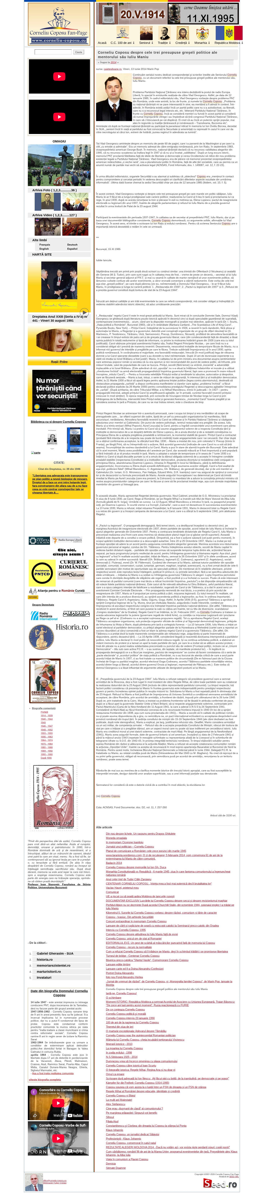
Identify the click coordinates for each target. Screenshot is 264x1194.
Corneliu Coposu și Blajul (120, 1095)
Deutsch (72, 244)
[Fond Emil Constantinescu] (75, 209)
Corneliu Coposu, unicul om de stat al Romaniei (133, 938)
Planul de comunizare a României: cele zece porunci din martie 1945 (146, 850)
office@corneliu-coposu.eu (54, 1180)
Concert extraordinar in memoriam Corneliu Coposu (136, 921)
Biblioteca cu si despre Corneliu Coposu (58, 421)
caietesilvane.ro (113, 69)
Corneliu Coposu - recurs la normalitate (129, 947)
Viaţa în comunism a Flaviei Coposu (127, 1159)
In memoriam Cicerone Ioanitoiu (124, 842)
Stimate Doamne (116, 1167)
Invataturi (44, 977)
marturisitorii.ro (49, 971)
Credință (181, 43)
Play (87, 315)
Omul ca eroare (115, 1074)
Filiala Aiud (112, 1121)
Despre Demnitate (43, 604)
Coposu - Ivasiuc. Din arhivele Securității (129, 916)
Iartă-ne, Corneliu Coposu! (121, 993)
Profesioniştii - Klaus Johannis (123, 1138)
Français (45, 244)
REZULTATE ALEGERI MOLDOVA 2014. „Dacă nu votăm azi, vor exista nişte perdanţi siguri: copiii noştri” (168, 1147)
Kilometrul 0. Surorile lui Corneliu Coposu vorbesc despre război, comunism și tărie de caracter (161, 912)
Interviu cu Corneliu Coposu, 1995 (126, 929)
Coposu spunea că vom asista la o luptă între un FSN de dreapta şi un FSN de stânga (156, 1087)
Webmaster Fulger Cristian (54, 1183)
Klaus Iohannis (114, 1129)
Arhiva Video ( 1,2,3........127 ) (54, 215)
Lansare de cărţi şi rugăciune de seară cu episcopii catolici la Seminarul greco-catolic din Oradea (162, 925)
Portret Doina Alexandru (120, 973)
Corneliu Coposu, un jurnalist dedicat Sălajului (132, 1134)
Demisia (111, 1163)
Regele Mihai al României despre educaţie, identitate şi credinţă (143, 1091)
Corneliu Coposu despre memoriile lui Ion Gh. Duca (136, 867)
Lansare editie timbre (118, 964)
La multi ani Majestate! (119, 1099)
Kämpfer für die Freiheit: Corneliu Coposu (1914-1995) (137, 1082)
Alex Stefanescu (115, 1104)
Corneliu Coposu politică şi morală (126, 1013)
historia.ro (45, 959)
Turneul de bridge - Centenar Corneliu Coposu (132, 955)
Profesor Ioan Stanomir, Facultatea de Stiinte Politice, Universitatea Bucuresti (59, 886)
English (44, 248)
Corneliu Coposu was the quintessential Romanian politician (141, 1035)
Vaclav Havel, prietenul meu (122, 887)
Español (72, 248)
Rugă (54, 361)
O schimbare (113, 997)
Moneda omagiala (116, 837)
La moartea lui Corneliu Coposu (124, 1048)
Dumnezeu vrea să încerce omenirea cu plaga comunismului (141, 1061)
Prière (64, 361)
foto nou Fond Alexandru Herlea (124, 977)
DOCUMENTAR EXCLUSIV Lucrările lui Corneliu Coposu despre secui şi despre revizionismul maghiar (166, 900)
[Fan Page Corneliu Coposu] (59, 44)
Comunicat (112, 892)
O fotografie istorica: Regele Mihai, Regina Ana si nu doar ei (140, 1069)
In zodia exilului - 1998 (119, 1052)
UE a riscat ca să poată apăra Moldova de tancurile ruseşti (140, 896)
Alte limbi (39, 240)
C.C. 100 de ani (121, 43)
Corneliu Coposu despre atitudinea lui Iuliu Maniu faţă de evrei (142, 934)
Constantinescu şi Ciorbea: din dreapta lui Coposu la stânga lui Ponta (146, 1125)
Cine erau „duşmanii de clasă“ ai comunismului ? (134, 1108)
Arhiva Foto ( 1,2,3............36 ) (54, 190)
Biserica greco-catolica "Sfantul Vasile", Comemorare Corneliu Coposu (147, 960)
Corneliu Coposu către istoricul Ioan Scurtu (131, 1065)
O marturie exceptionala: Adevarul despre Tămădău (136, 1031)
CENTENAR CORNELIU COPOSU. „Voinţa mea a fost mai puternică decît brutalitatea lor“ (159, 883)
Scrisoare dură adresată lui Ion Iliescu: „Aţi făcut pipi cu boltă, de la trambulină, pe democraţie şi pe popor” (167, 1078)
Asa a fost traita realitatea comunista (53, 1073)
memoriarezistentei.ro (53, 965)
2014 (113, 62)
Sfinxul (110, 1117)
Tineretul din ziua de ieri (119, 1026)
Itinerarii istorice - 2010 (119, 1043)
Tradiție (163, 43)
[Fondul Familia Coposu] (48, 209)
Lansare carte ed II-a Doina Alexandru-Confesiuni (134, 968)
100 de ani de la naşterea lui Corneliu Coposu (132, 1022)
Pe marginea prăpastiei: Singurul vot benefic (131, 1112)
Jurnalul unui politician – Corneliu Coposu (130, 846)
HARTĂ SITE (42, 254)
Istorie (33, 597)
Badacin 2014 (114, 862)
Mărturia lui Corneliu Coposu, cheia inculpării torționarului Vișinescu (145, 1039)
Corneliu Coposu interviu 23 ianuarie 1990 (130, 1018)
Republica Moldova (227, 43)
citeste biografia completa (45, 1079)
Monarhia (200, 43)
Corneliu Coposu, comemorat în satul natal (131, 1142)
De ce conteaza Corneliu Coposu (125, 1009)
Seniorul (144, 43)
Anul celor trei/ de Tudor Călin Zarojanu (128, 879)
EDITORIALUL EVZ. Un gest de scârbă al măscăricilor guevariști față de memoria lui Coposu (160, 942)
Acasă (102, 43)
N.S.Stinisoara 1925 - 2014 (121, 1056)
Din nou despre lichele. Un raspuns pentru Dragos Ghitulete (140, 833)
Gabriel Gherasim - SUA (55, 953)
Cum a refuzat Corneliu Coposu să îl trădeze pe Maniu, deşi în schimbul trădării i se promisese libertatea (167, 951)
